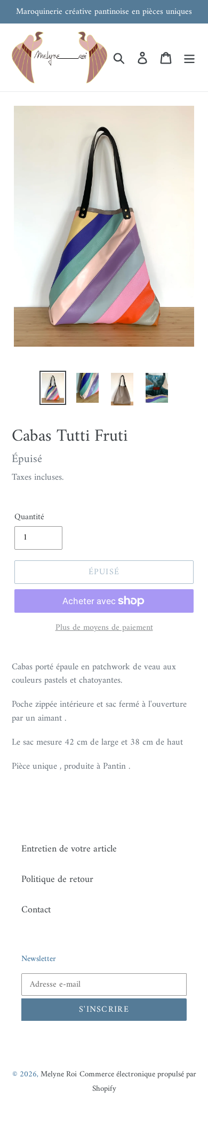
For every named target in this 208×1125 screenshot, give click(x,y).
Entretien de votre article (69, 849)
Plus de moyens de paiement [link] (104, 627)
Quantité (29, 517)
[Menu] (189, 57)
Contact (36, 910)
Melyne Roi (59, 1074)
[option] (53, 388)
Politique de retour (57, 879)
